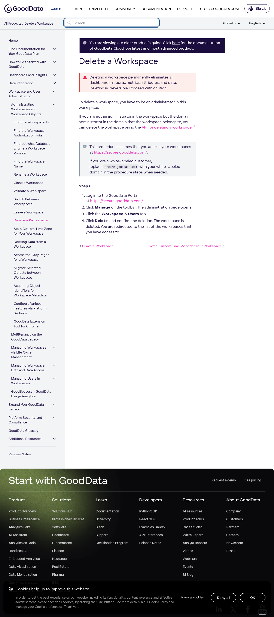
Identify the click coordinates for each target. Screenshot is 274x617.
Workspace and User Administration (24, 93)
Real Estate (61, 566)
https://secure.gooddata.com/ (120, 152)
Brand (230, 551)
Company (233, 511)
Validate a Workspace (30, 191)
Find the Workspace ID (31, 122)
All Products (12, 23)
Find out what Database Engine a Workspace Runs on (32, 148)
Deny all (223, 597)
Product (17, 499)
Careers (232, 535)
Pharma (58, 574)
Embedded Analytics (24, 558)
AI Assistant (18, 535)
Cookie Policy (158, 602)
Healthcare (60, 535)
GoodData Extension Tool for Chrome (29, 323)
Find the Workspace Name (29, 163)
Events (188, 566)
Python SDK (148, 511)
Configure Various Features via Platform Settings (30, 308)
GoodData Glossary (24, 431)
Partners (233, 527)
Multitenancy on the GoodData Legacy (26, 336)
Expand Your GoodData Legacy (26, 406)
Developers (150, 499)
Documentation (156, 9)
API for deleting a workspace (167, 127)
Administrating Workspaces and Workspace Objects (26, 109)
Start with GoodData (58, 480)
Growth (229, 23)
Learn (76, 9)
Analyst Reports (195, 543)
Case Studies (193, 527)
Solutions (61, 499)
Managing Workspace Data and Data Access (28, 367)
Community (125, 9)
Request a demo (223, 480)
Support (185, 9)
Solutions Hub (62, 511)
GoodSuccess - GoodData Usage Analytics (31, 393)
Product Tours (193, 519)
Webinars (190, 558)
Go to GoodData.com (219, 9)
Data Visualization (22, 566)
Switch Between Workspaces (26, 201)
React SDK (147, 519)
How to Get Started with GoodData (27, 64)
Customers (234, 519)
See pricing (252, 480)
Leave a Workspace (28, 212)
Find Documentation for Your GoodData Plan (27, 51)
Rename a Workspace (30, 174)
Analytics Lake (20, 527)
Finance (58, 551)
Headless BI (18, 551)
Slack (260, 8)
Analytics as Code (22, 543)
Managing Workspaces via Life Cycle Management (28, 352)
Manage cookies (192, 597)
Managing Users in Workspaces (25, 380)
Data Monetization (23, 574)
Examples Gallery (152, 527)
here (176, 42)
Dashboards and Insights (28, 75)
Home (13, 40)
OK (252, 597)
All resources (193, 511)
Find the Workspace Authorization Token (29, 133)
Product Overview (22, 511)
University (98, 9)
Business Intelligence (24, 519)
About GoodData (243, 499)
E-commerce (62, 543)
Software (59, 527)
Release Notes (20, 454)
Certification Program (112, 543)
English (255, 23)
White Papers (193, 535)
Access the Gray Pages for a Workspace (31, 257)
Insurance (59, 558)
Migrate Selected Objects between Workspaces (27, 273)
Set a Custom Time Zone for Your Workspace (33, 231)
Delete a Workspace (31, 220)
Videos (188, 551)
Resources (193, 499)
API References (151, 535)
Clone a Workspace (28, 183)
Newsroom (234, 543)
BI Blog (188, 574)
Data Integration (21, 83)
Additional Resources (25, 439)
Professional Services (68, 519)
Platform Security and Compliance (25, 420)
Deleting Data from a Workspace (30, 244)
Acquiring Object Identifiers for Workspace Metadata (30, 290)
